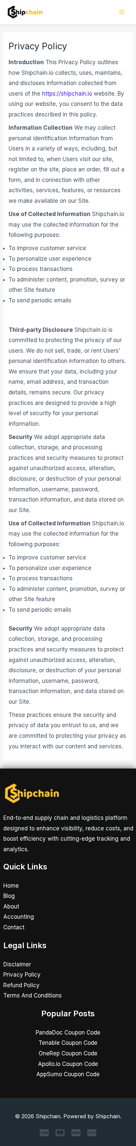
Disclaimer (17, 964)
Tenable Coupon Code (68, 1042)
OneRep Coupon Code (68, 1053)
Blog (9, 896)
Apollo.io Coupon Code (68, 1064)
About (11, 906)
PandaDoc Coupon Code (68, 1032)
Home (11, 885)
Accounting (18, 916)
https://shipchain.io (67, 93)
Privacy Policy (22, 974)
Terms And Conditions (32, 995)
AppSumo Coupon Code (68, 1074)
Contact (13, 927)
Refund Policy (21, 985)
